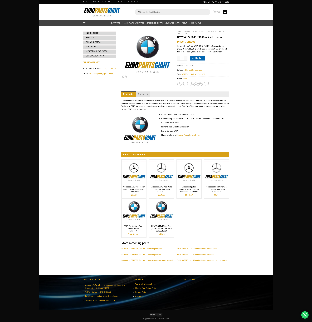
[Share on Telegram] (208, 84)
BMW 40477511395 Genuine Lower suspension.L (197, 249)
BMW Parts (115, 23)
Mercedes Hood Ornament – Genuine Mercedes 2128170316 (216, 189)
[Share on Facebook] (179, 84)
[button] (305, 315)
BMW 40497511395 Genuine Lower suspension (141, 254)
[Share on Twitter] (183, 84)
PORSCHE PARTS (93, 42)
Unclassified (212, 32)
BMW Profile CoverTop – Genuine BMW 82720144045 (134, 228)
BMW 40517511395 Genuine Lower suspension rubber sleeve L (147, 260)
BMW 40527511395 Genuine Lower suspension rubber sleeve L (203, 260)
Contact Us (140, 296)
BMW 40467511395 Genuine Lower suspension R (141, 249)
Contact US (196, 23)
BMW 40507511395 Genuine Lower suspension (196, 254)
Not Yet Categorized (193, 70)
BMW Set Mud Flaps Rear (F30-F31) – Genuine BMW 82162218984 (161, 228)
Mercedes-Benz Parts (154, 23)
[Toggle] (115, 33)
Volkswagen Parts (172, 23)
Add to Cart (197, 58)
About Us (186, 23)
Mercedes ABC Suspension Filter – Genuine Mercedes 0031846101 (134, 189)
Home (179, 32)
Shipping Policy (182, 135)
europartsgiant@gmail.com (101, 74)
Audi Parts (139, 23)
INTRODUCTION (92, 33)
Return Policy (194, 135)
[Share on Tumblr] (204, 84)
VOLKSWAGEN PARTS (95, 56)
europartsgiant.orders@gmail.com (104, 296)
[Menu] (84, 23)
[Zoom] (124, 77)
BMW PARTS (91, 37)
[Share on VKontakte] (196, 84)
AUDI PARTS (91, 47)
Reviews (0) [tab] (143, 94)
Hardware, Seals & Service (194, 32)
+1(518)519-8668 (108, 68)
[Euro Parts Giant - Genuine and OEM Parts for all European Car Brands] (102, 12)
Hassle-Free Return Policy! (146, 288)
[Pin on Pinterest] (192, 84)
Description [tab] (128, 94)
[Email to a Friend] (187, 84)
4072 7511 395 (188, 74)
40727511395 (200, 74)
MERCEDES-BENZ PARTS (96, 51)
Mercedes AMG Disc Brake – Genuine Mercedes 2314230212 (161, 189)
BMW (185, 78)
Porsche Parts (128, 23)
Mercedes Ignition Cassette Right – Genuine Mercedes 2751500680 (189, 189)
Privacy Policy (140, 292)
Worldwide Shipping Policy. (145, 284)
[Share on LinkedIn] (200, 84)
